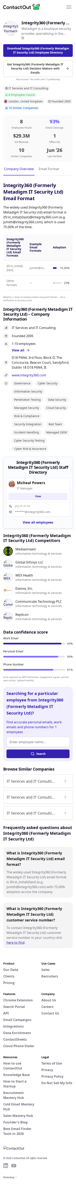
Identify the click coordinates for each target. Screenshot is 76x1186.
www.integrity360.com (29, 375)
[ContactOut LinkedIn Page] (5, 1165)
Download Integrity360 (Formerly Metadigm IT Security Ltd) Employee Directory (38, 50)
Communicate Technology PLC (38, 601)
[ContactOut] (23, 6)
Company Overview (19, 169)
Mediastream (25, 549)
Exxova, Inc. (24, 588)
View (38, 496)
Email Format (49, 169)
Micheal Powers (31, 483)
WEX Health (24, 575)
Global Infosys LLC (29, 562)
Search (41, 754)
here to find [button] (15, 942)
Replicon (22, 614)
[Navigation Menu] (69, 7)
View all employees (38, 522)
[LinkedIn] (22, 38)
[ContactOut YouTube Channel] (13, 1165)
